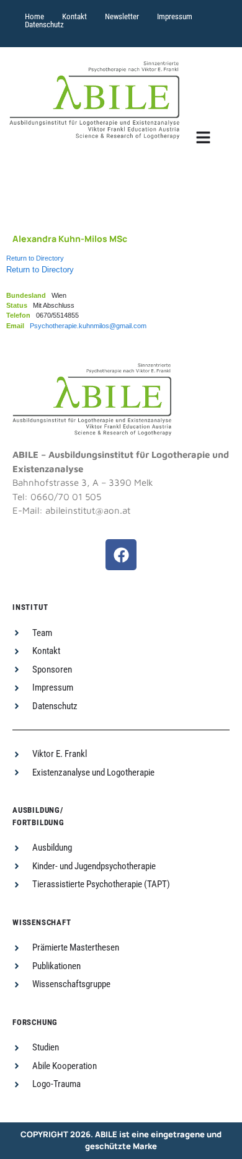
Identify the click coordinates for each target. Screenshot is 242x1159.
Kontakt (74, 16)
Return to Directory (35, 258)
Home (34, 16)
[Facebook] (121, 554)
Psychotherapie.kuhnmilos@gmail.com (88, 325)
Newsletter (122, 16)
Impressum (174, 16)
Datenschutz (44, 24)
